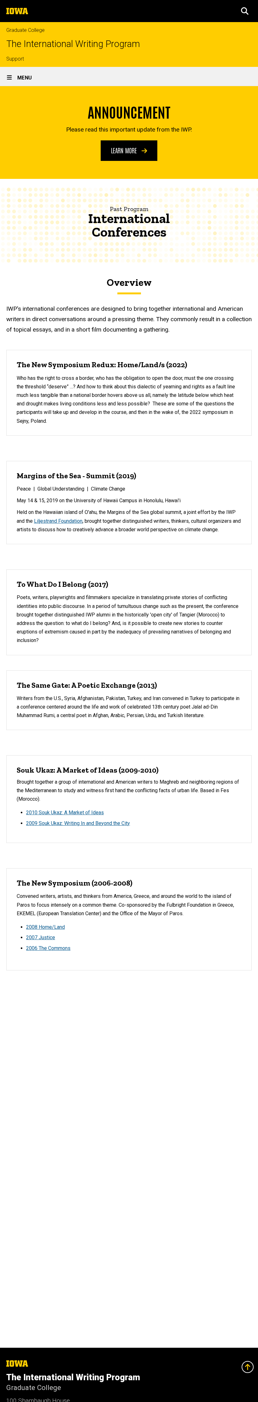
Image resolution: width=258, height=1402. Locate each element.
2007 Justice (40, 937)
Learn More (124, 150)
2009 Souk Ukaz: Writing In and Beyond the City (78, 823)
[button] (245, 11)
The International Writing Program (73, 44)
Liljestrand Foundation (58, 521)
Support (15, 59)
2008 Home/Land (45, 927)
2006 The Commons (48, 948)
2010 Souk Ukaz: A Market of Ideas (65, 813)
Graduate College (25, 30)
